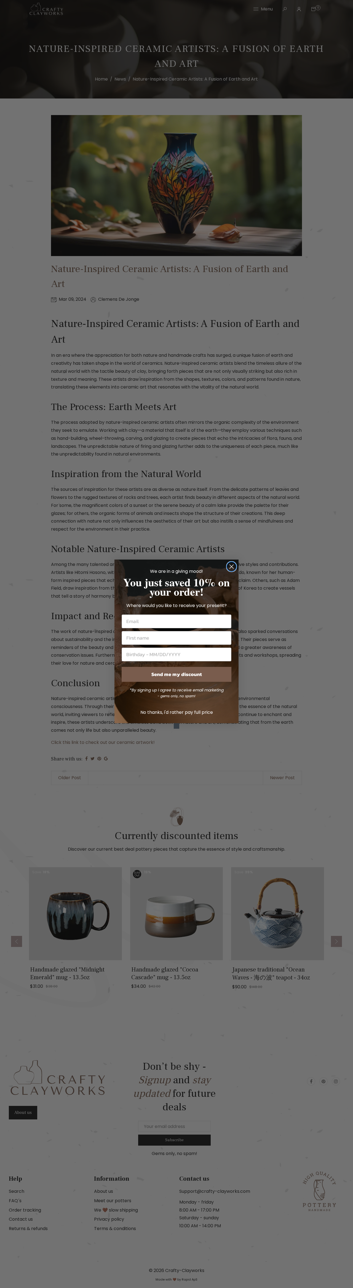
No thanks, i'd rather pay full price (176, 712)
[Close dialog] (231, 566)
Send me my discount (176, 674)
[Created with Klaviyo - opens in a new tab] (176, 726)
